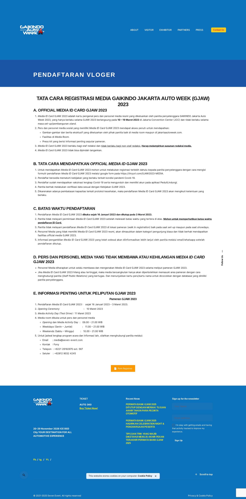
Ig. (40, 459)
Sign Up (179, 440)
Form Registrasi (125, 368)
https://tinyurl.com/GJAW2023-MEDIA (142, 173)
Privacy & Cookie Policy (200, 495)
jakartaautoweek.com (170, 132)
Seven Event (54, 495)
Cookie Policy (145, 476)
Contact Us (218, 30)
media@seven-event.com (68, 340)
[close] (155, 476)
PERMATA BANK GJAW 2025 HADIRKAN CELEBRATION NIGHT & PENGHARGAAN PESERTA (145, 423)
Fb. (35, 459)
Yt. (47, 459)
